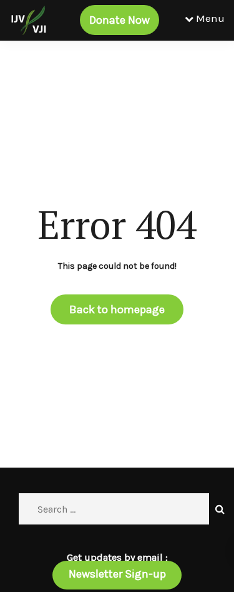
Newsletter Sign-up (117, 574)
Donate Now (119, 20)
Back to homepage (117, 309)
